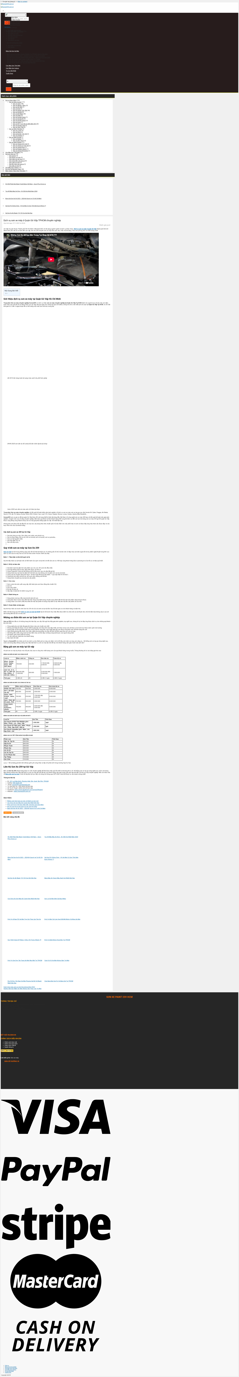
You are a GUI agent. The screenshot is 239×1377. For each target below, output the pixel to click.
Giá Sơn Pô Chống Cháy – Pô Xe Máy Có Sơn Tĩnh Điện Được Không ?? (25, 206)
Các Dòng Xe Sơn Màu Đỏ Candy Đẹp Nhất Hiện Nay (23, 803)
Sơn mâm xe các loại (14, 30)
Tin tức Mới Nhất (11, 71)
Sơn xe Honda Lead (19, 125)
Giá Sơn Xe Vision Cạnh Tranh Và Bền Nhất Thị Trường (23, 59)
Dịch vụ (10, 14)
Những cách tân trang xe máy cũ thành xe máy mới (22, 801)
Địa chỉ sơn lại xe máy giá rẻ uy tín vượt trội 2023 (22, 806)
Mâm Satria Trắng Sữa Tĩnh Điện (15, 171)
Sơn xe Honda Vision (19, 120)
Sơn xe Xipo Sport (18, 141)
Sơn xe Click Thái (18, 127)
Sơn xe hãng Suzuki (14, 23)
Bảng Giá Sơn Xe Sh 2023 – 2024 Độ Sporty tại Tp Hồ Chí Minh (26, 56)
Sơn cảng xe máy (13, 33)
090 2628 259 (17, 783)
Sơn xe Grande (17, 135)
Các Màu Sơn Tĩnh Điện (13, 65)
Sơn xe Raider (17, 139)
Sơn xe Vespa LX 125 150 (21, 146)
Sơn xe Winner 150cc (19, 105)
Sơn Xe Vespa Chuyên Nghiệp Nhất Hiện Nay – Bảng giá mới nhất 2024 (28, 57)
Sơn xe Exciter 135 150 (20, 134)
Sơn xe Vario (17, 104)
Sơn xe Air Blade (18, 114)
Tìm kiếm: (7, 19)
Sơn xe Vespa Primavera (20, 151)
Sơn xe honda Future (19, 117)
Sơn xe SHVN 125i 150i (20, 110)
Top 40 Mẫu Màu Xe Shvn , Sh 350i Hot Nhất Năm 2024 (21, 191)
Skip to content (22, 1)
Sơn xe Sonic (17, 122)
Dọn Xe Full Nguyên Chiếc (14, 43)
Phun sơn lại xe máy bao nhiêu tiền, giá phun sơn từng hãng (25, 805)
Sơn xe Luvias (17, 130)
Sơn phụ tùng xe (12, 27)
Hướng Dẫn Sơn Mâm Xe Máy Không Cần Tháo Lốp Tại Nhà (22, 989)
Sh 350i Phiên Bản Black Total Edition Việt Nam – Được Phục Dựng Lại (25, 184)
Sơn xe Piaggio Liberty (19, 149)
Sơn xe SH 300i (17, 107)
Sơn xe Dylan (17, 115)
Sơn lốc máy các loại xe (15, 35)
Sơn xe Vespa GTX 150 (20, 144)
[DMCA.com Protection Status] (7, 1051)
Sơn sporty (11, 38)
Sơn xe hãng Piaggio (14, 25)
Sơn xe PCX (16, 109)
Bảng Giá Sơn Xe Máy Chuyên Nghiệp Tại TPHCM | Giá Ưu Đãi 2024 (27, 54)
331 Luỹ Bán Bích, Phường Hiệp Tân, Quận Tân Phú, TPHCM (29, 781)
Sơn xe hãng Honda (14, 20)
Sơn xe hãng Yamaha (14, 21)
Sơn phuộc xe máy (13, 40)
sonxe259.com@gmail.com (21, 785)
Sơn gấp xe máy (13, 37)
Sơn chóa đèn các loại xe (15, 32)
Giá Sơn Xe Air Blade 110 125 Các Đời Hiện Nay (21, 62)
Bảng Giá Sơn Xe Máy (12, 51)
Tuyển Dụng (9, 73)
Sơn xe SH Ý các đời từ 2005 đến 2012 (25, 124)
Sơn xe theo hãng (12, 17)
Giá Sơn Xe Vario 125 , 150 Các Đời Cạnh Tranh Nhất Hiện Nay (26, 61)
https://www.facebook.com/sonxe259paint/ (28, 790)
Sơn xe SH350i (17, 112)
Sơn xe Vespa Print (19, 147)
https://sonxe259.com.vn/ (22, 791)
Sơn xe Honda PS (18, 119)
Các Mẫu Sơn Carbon (12, 68)
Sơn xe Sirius (17, 132)
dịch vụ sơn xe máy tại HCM (30, 612)
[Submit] (7, 23)
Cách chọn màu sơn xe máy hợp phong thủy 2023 (19, 987)
